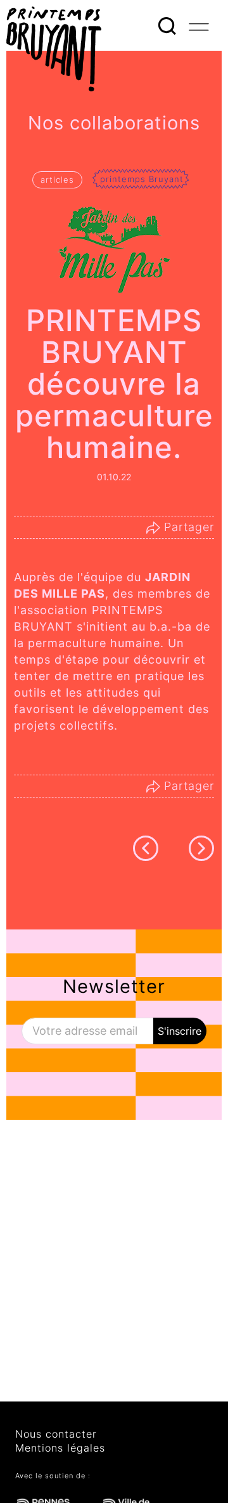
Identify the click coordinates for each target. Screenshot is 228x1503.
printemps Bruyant (142, 179)
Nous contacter (56, 1434)
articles (57, 179)
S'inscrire (179, 1031)
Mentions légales (60, 1447)
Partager (187, 527)
